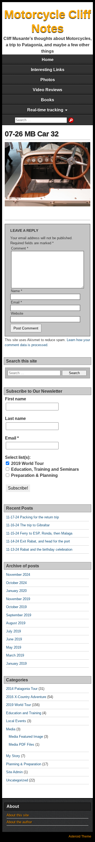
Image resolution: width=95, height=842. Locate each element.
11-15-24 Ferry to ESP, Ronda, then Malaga (39, 533)
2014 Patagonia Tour (21, 689)
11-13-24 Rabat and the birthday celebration (39, 549)
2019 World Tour (27, 463)
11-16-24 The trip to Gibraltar (28, 525)
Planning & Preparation (23, 764)
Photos (47, 80)
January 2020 (16, 591)
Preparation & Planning (34, 475)
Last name (15, 418)
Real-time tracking (45, 110)
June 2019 (14, 639)
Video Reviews (47, 90)
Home (48, 59)
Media (10, 729)
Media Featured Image (26, 737)
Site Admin (14, 772)
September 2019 (18, 615)
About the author (19, 822)
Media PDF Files (21, 744)
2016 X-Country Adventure (26, 697)
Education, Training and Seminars (44, 469)
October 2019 (16, 607)
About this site (18, 815)
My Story (13, 756)
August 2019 (15, 623)
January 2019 (16, 664)
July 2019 (13, 631)
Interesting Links (47, 69)
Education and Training (23, 713)
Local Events (16, 721)
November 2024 (18, 575)
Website (17, 313)
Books (47, 100)
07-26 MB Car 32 (32, 134)
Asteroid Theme (80, 836)
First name (15, 399)
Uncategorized (17, 780)
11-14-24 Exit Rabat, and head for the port (38, 541)
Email (16, 302)
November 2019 (18, 599)
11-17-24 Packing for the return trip (32, 517)
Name (16, 291)
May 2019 (13, 647)
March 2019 (15, 655)
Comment (19, 248)
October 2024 (16, 583)
